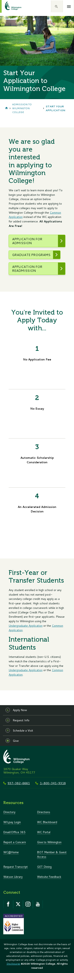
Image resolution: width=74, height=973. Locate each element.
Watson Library (13, 877)
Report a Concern (14, 842)
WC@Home (11, 852)
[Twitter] (18, 904)
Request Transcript (15, 867)
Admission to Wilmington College (22, 108)
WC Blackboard (47, 822)
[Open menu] (69, 6)
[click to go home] (8, 6)
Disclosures (13, 963)
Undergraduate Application (26, 626)
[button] (57, 6)
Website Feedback (49, 877)
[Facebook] (8, 904)
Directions (43, 812)
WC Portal (43, 832)
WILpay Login (12, 822)
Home (6, 108)
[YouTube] (38, 904)
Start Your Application (55, 108)
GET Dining (44, 867)
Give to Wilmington (49, 842)
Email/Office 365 (14, 832)
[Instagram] (28, 904)
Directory (9, 812)
